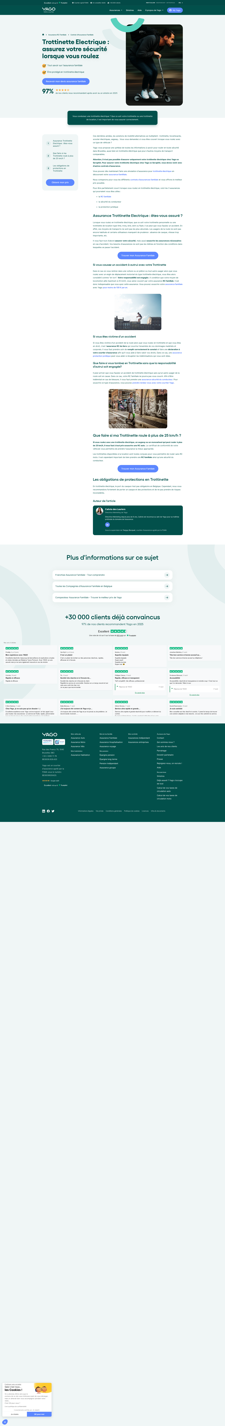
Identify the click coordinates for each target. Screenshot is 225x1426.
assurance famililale (118, 174)
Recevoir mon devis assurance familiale (66, 81)
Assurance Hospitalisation (111, 742)
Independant (161, 2)
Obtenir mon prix (60, 182)
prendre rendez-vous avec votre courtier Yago (153, 383)
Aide (140, 10)
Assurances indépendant (139, 738)
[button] (5, 1422)
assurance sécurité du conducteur (157, 379)
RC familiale (106, 196)
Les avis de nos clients (167, 746)
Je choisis (15, 1414)
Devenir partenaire (165, 755)
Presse (160, 759)
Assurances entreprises (138, 742)
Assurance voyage (108, 746)
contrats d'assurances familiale (144, 179)
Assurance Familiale (108, 738)
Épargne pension (107, 755)
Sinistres (130, 10)
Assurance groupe (108, 767)
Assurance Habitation (80, 755)
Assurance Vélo (77, 746)
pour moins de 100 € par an (115, 287)
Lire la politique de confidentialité (15, 1406)
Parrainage (161, 750)
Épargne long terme (108, 759)
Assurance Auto (78, 738)
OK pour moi (39, 1414)
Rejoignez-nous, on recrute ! (169, 763)
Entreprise (171, 2)
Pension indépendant (109, 763)
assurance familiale (173, 284)
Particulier (150, 2)
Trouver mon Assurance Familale (138, 255)
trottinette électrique (162, 171)
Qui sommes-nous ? (165, 742)
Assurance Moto (78, 742)
